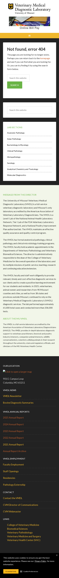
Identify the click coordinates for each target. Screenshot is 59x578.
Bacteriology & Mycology (17, 145)
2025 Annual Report (13, 417)
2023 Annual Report (13, 431)
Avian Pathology (14, 139)
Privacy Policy (40, 561)
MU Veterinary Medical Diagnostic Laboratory (29, 10)
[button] (29, 571)
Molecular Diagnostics (16, 175)
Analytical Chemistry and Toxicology (22, 169)
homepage (45, 58)
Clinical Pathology (14, 151)
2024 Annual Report (13, 424)
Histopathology (13, 157)
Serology (11, 163)
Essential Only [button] (11, 571)
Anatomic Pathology (16, 133)
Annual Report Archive (14, 451)
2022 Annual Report (13, 437)
